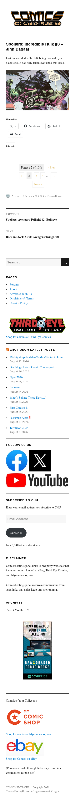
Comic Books (54, 195)
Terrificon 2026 (19, 428)
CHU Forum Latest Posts (32, 350)
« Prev (51, 167)
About (13, 289)
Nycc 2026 (16, 377)
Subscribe (16, 533)
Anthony (17, 195)
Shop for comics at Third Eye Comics (28, 337)
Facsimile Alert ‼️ (21, 418)
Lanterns (15, 387)
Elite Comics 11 (19, 407)
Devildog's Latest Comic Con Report (32, 367)
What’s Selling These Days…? (28, 397)
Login (55, 791)
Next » (38, 184)
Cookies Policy (19, 303)
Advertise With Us (21, 294)
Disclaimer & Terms (22, 298)
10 (53, 176)
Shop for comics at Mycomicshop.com (29, 734)
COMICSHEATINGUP (17, 787)
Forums (14, 284)
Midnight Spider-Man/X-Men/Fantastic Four (36, 357)
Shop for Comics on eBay (21, 758)
